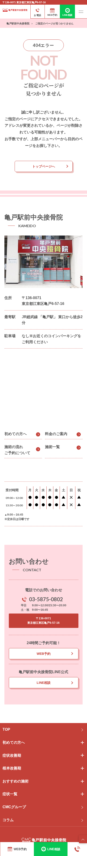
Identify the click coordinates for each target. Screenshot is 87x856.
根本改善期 (12, 768)
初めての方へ (15, 434)
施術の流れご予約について (17, 450)
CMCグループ (14, 807)
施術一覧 (52, 447)
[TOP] (83, 839)
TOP (6, 729)
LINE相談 (44, 683)
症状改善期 (12, 755)
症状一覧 (10, 794)
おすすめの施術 (16, 781)
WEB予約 (44, 654)
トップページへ (43, 166)
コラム (8, 820)
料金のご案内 (56, 434)
